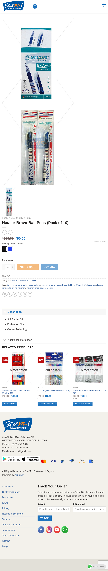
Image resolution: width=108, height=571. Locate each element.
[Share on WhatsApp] (4, 294)
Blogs (5, 546)
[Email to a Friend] (20, 294)
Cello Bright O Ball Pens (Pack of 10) (54, 390)
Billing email (79, 504)
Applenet (18, 475)
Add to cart (28, 267)
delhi (25, 285)
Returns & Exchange (12, 514)
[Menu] (35, 6)
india (9, 288)
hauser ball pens (48, 285)
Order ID (41, 504)
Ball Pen (15, 281)
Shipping (6, 519)
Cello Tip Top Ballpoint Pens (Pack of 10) (89, 391)
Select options (47, 404)
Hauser (23, 281)
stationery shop (32, 288)
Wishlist (6, 541)
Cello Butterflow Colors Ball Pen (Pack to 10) (16, 391)
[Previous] (2, 381)
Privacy (6, 508)
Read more (9, 404)
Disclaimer (7, 497)
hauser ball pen (34, 285)
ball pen (10, 285)
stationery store (46, 288)
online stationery (18, 288)
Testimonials (8, 530)
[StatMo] (16, 6)
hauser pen (91, 285)
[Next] (106, 381)
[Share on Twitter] (15, 294)
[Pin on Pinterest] (25, 294)
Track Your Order (10, 535)
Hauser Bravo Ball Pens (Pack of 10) (71, 285)
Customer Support (11, 492)
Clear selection (99, 241)
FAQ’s (5, 503)
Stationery (17, 218)
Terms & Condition (11, 524)
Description (15, 312)
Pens (28, 218)
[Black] (4, 249)
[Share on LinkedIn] (30, 294)
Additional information (20, 340)
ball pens (18, 285)
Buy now (49, 267)
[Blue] (10, 249)
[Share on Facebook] (9, 294)
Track (44, 518)
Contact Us (7, 486)
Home (5, 218)
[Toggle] (5, 312)
